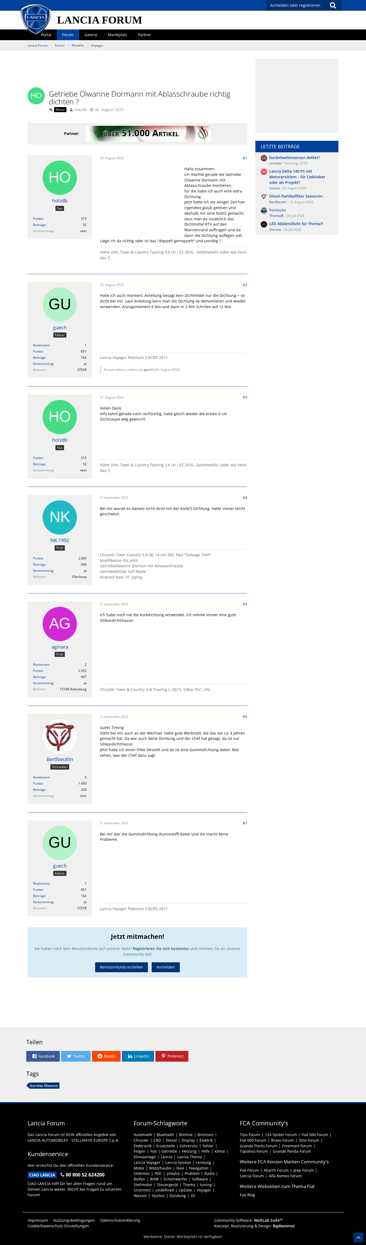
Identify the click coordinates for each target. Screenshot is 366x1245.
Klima (220, 1151)
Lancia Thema (189, 1156)
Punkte (38, 218)
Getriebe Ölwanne (44, 1085)
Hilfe (205, 1151)
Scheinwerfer (175, 1179)
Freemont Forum (297, 1145)
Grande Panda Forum (292, 1151)
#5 (245, 604)
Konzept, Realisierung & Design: (254, 1225)
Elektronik (142, 1145)
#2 (245, 284)
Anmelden (165, 967)
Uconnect (142, 1190)
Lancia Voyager (147, 1162)
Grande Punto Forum (258, 1145)
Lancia (166, 1156)
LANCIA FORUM (99, 20)
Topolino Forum (254, 1151)
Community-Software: (248, 1220)
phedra (173, 1173)
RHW (154, 1179)
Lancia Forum (252, 1175)
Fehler (208, 1145)
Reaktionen (41, 345)
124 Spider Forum (281, 1134)
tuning (206, 1184)
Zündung (178, 1195)
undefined (164, 1190)
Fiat (153, 1151)
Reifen (139, 1179)
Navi (180, 1168)
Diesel (171, 1140)
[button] (43, 1056)
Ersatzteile (165, 1145)
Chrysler (141, 1140)
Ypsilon (158, 1195)
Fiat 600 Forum (253, 1140)
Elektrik (206, 1140)
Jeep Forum (303, 1170)
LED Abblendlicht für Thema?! (296, 223)
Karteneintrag (43, 363)
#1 (245, 157)
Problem (192, 1173)
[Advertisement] (137, 71)
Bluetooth (165, 1134)
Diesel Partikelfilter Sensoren (296, 196)
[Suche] (332, 5)
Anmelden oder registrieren (295, 5)
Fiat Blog (247, 1194)
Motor (139, 1168)
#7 (245, 823)
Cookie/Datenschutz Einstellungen (58, 1225)
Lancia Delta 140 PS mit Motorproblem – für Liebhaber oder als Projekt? (297, 177)
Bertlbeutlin (278, 202)
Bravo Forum (282, 1140)
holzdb (80, 109)
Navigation (198, 1168)
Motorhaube (160, 1168)
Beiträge (39, 224)
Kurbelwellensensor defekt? (294, 157)
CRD (157, 1140)
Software (200, 1179)
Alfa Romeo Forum (285, 1175)
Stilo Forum (309, 1140)
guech (148, 369)
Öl (193, 1195)
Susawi (274, 188)
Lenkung (203, 1162)
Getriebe (169, 1151)
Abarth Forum (276, 1170)
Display (188, 1140)
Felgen (139, 1151)
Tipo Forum (250, 1134)
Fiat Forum (249, 1170)
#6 (245, 716)
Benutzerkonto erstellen (121, 967)
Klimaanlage (145, 1156)
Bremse (186, 1134)
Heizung (189, 1151)
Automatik (143, 1134)
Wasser (140, 1195)
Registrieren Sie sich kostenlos (161, 948)
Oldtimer (142, 1173)
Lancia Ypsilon (178, 1162)
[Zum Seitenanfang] (358, 1237)
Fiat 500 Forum (315, 1134)
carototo (275, 163)
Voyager (204, 1190)
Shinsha (275, 229)
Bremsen (205, 1134)
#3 (245, 397)
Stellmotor (143, 1184)
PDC (158, 1173)
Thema (189, 1184)
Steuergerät (167, 1184)
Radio (209, 1173)
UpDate (185, 1190)
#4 (245, 497)
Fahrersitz (189, 1145)
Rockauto (277, 210)
